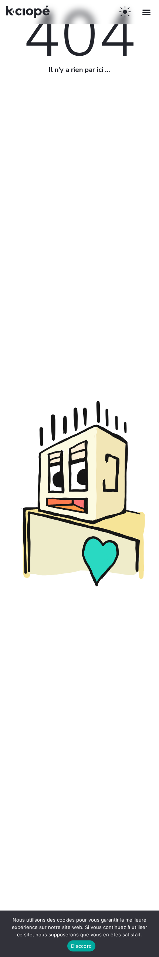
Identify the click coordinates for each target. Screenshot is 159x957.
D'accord (81, 946)
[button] (146, 12)
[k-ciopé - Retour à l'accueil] (29, 20)
